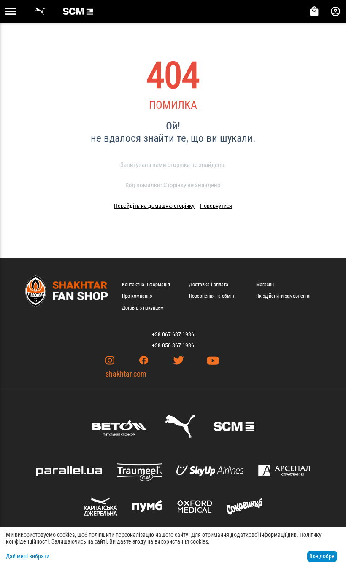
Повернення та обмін (211, 296)
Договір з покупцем (143, 308)
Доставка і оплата (208, 285)
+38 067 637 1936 (173, 334)
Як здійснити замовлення (283, 296)
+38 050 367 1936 (173, 345)
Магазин (265, 285)
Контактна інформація (146, 285)
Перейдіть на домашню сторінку (154, 205)
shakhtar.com (125, 373)
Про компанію (137, 296)
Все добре (322, 556)
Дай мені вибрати (27, 556)
